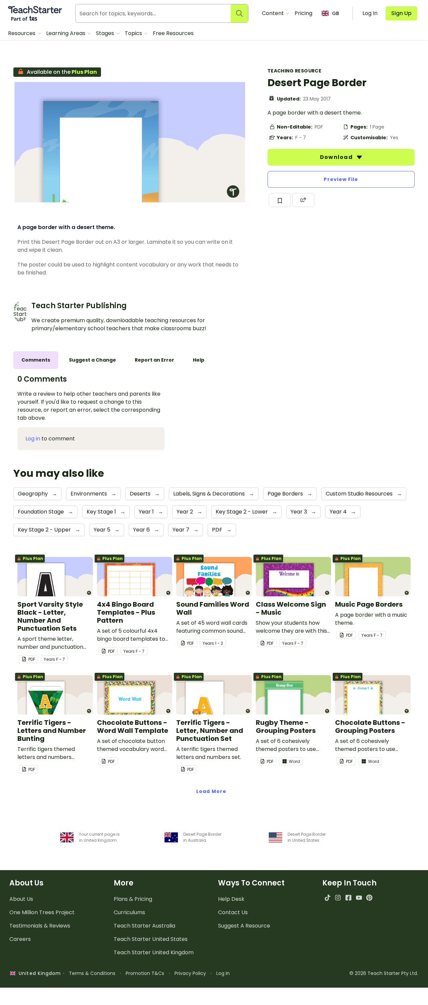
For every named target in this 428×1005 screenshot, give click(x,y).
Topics (134, 33)
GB (335, 13)
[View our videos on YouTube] (359, 897)
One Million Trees (42, 912)
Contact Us (233, 912)
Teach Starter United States (151, 939)
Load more (211, 791)
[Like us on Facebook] (348, 897)
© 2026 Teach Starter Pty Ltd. (383, 973)
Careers (20, 939)
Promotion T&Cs (145, 973)
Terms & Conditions (92, 973)
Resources (22, 33)
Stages (105, 33)
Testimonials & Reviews (39, 926)
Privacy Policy (190, 973)
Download (337, 157)
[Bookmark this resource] (280, 200)
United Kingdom (38, 973)
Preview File (341, 179)
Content (273, 13)
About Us (21, 899)
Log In (223, 973)
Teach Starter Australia (144, 926)
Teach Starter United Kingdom (154, 952)
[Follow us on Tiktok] (327, 897)
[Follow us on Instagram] (338, 897)
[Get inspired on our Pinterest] (369, 897)
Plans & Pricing (133, 899)
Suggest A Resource (244, 926)
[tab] (35, 360)
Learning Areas (66, 33)
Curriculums (129, 912)
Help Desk (231, 899)
